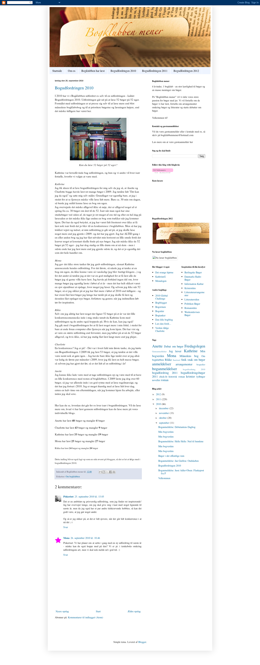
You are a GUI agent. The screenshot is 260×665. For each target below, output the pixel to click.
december (164, 408)
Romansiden (190, 308)
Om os (71, 71)
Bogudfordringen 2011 (154, 71)
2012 (159, 394)
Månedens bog (189, 356)
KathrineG (160, 276)
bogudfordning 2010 (194, 369)
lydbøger (200, 376)
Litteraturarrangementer (194, 293)
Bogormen (160, 307)
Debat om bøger (173, 346)
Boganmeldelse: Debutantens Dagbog (176, 427)
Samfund (176, 360)
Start (98, 611)
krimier (190, 376)
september (164, 422)
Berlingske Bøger (193, 272)
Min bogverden (166, 431)
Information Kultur (194, 284)
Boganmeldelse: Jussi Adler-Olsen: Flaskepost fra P (181, 472)
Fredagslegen (194, 346)
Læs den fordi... (163, 323)
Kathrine (191, 350)
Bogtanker (160, 315)
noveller (156, 380)
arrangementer (184, 364)
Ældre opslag (134, 611)
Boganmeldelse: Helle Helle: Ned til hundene (180, 441)
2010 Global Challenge (161, 297)
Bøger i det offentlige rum (171, 455)
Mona (66, 538)
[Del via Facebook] (110, 472)
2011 (159, 399)
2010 (159, 404)
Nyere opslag (62, 611)
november (164, 413)
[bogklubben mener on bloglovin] (162, 172)
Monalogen (160, 281)
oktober (163, 417)
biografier (201, 364)
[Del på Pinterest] (114, 472)
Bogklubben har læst (93, 71)
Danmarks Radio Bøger (192, 278)
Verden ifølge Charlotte (162, 329)
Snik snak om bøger (193, 360)
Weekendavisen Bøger (192, 313)
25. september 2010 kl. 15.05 (89, 496)
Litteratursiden (191, 299)
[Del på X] (107, 472)
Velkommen (164, 478)
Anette (157, 346)
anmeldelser (161, 363)
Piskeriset (68, 496)
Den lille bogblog (164, 319)
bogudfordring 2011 (165, 373)
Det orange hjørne (164, 272)
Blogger (142, 642)
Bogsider (159, 311)
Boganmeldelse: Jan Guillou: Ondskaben (178, 460)
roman (164, 380)
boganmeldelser (164, 368)
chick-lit (163, 376)
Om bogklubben (73, 476)
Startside (57, 71)
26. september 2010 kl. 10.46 (85, 538)
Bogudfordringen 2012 (186, 71)
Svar (65, 527)
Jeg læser (175, 351)
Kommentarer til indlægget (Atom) (85, 617)
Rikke (168, 360)
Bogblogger (161, 302)
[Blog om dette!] (104, 472)
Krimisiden (190, 288)
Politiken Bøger (192, 303)
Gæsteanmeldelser (159, 351)
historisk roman (177, 376)
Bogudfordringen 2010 (123, 71)
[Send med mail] (100, 472)
